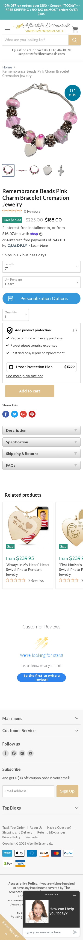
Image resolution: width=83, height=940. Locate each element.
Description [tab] (16, 430)
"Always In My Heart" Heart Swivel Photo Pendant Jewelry (27, 570)
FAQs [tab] (10, 465)
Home (7, 67)
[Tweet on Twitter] (14, 414)
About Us (36, 827)
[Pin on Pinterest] (32, 414)
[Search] (74, 40)
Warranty (32, 837)
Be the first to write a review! (42, 677)
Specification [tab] (17, 442)
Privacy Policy (11, 837)
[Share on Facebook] (5, 414)
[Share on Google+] (23, 414)
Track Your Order (13, 827)
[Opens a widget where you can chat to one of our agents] (51, 913)
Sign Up (67, 791)
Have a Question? (59, 827)
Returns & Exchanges (51, 832)
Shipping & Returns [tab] (22, 453)
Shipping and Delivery (17, 832)
